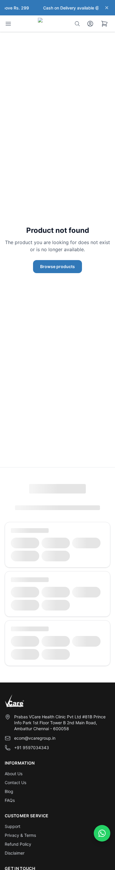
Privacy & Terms (20, 835)
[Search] (77, 24)
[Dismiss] (106, 7)
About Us (13, 773)
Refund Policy (18, 844)
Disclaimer (14, 852)
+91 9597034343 (31, 747)
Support (12, 826)
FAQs (10, 800)
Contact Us (15, 782)
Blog (9, 791)
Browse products (57, 266)
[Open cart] (104, 24)
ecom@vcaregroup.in (34, 738)
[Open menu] (8, 24)
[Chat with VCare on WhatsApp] (102, 833)
